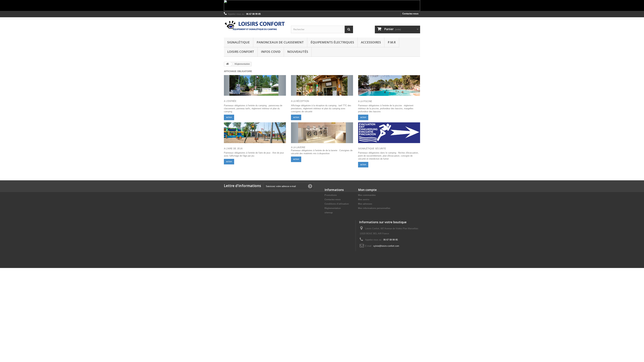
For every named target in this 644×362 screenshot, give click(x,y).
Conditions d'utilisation (337, 204)
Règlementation (333, 208)
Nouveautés (297, 52)
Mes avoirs (363, 199)
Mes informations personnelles (374, 208)
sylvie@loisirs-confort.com (386, 246)
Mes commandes (367, 195)
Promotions (331, 195)
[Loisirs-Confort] (255, 26)
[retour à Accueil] (227, 64)
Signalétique (238, 42)
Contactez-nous (410, 13)
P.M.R (392, 42)
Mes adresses (365, 204)
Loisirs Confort (240, 52)
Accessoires (371, 42)
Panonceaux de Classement (280, 42)
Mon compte (367, 190)
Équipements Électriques (332, 42)
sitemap (329, 212)
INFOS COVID (270, 52)
